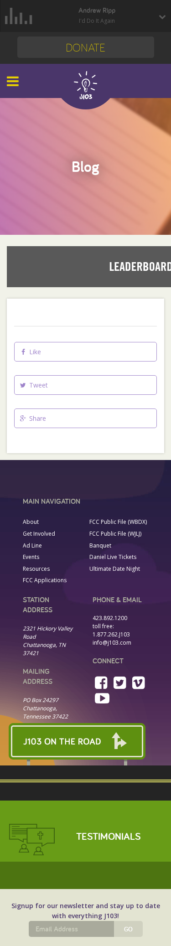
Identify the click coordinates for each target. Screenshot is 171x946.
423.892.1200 (110, 618)
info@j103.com (112, 642)
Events (31, 557)
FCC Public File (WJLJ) (115, 534)
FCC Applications (45, 580)
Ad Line (32, 545)
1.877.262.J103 (111, 634)
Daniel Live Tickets (112, 557)
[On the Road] (85, 741)
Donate (85, 47)
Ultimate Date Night (114, 569)
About (31, 522)
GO (128, 929)
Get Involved (39, 534)
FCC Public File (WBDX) (118, 522)
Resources (36, 569)
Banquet (100, 545)
